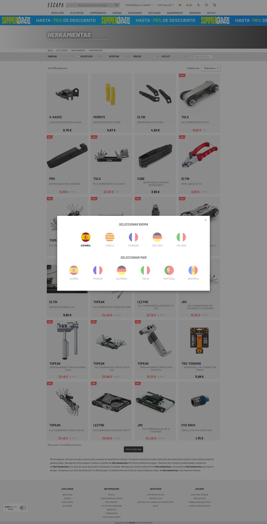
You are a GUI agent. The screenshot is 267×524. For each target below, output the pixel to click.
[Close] (205, 220)
